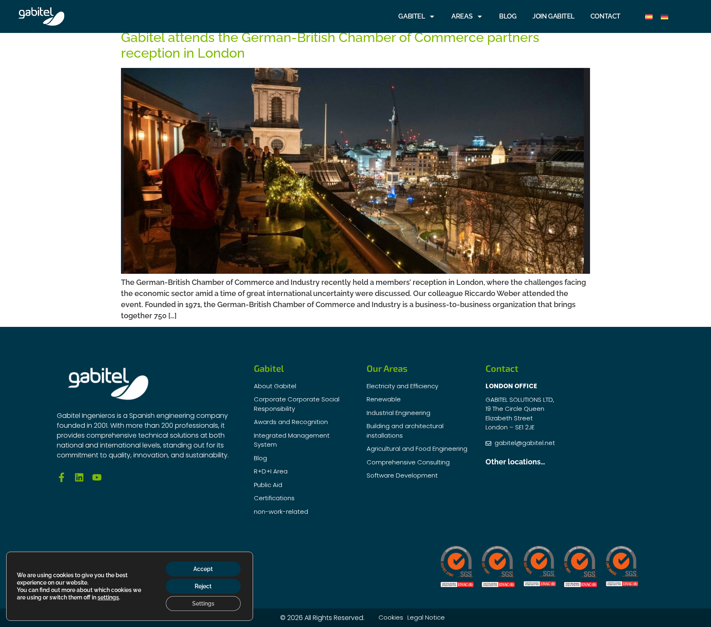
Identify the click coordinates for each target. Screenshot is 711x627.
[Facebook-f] (61, 477)
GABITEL (411, 16)
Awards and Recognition (291, 421)
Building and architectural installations (405, 431)
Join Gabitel (553, 16)
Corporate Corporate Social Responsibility (296, 404)
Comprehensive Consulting (408, 462)
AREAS (461, 16)
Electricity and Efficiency (402, 386)
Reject (203, 586)
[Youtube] (97, 477)
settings (108, 597)
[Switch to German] (664, 17)
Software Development (402, 475)
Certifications (274, 498)
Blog (507, 16)
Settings (203, 603)
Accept (203, 569)
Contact (605, 16)
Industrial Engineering (398, 412)
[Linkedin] (79, 477)
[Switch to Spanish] (649, 17)
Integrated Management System (292, 440)
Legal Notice (426, 617)
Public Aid (268, 484)
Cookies (391, 617)
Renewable (384, 399)
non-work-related (281, 511)
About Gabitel (275, 386)
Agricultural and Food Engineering (417, 448)
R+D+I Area (271, 471)
